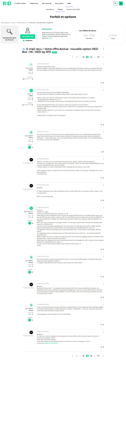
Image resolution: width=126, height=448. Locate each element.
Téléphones (34, 3)
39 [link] (87, 57)
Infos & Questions (5, 22)
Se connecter (27, 36)
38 (83, 57)
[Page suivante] (103, 57)
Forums (14, 22)
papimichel (29, 68)
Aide (69, 3)
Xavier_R (30, 94)
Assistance (50, 9)
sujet (50, 38)
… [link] (94, 57)
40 (91, 57)
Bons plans (59, 3)
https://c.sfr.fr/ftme (50, 343)
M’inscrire (29, 40)
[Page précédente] (72, 57)
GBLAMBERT (29, 136)
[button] (121, 3)
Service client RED (73, 9)
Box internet (46, 3)
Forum (60, 9)
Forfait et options (21, 22)
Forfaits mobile (20, 3)
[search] (115, 3)
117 (98, 57)
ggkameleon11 (28, 211)
